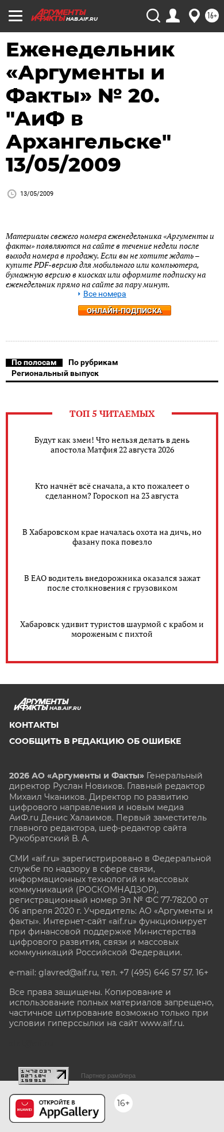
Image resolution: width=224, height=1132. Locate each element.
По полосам (34, 362)
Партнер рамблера (108, 1075)
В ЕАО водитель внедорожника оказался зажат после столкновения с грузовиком (112, 582)
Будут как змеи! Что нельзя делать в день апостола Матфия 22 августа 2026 (112, 444)
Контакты (34, 725)
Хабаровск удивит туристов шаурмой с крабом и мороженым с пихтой (112, 629)
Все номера (104, 294)
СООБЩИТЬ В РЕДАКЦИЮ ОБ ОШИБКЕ (95, 741)
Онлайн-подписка (124, 310)
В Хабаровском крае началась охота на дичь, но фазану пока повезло (112, 536)
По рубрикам (93, 362)
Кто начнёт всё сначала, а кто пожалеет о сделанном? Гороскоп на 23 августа (112, 490)
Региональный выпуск (55, 373)
